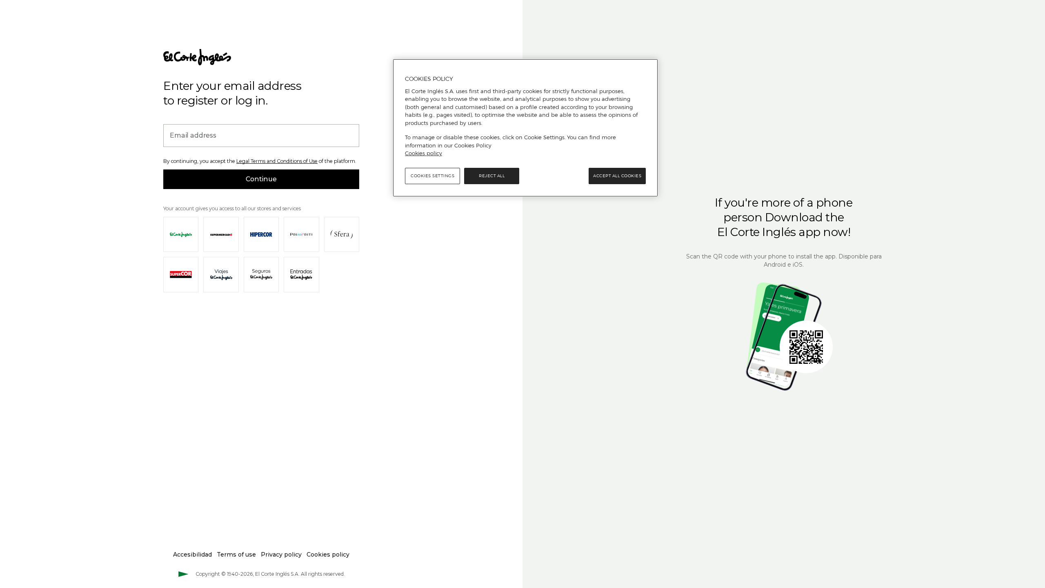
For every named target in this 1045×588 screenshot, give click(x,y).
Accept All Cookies (617, 175)
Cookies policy (423, 153)
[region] (525, 128)
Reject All (492, 175)
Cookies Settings (432, 175)
